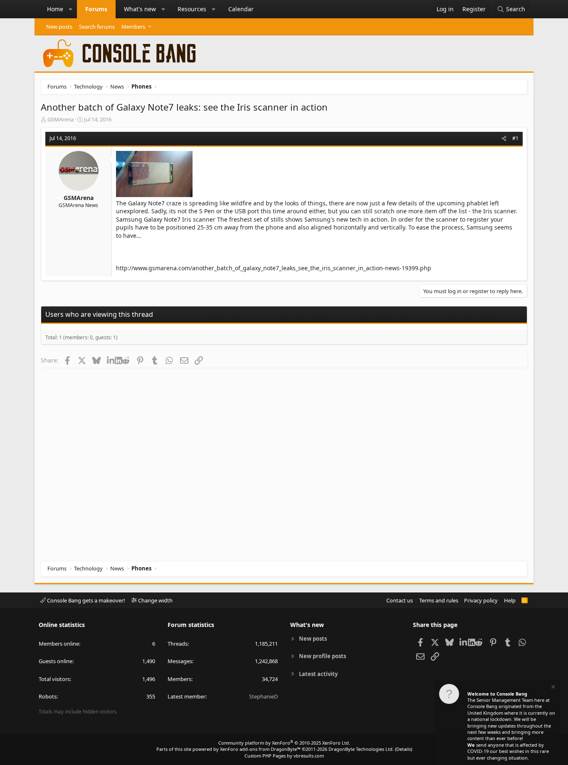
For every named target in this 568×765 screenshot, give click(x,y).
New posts (59, 26)
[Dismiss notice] (552, 688)
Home (55, 9)
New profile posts (322, 656)
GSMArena (60, 119)
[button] (70, 9)
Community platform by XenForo (284, 743)
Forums (96, 9)
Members (133, 26)
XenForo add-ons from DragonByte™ (260, 749)
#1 (515, 138)
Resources (192, 9)
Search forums (97, 26)
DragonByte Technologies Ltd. (361, 749)
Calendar (241, 9)
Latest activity (318, 674)
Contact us (399, 600)
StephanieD (263, 696)
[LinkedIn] (111, 360)
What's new (140, 9)
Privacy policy (481, 600)
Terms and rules (438, 600)
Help (510, 600)
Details (403, 749)
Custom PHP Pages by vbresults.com (284, 756)
